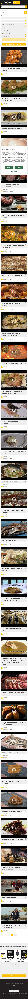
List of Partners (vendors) (7, 164)
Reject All (9, 167)
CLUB (14, 2)
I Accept (19, 167)
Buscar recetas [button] (14, 39)
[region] (14, 160)
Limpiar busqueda (14, 17)
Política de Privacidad (20, 993)
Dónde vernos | (16, 983)
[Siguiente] (16, 935)
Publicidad (21, 983)
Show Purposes (14, 171)
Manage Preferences (14, 990)
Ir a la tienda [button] (14, 975)
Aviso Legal (14, 993)
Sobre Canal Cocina (9, 983)
